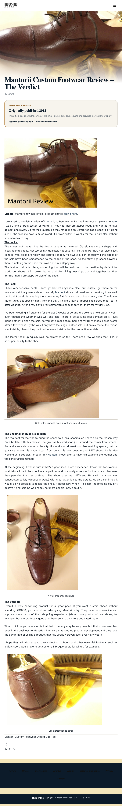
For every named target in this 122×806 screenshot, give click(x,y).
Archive (57, 771)
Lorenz (10, 94)
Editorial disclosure (90, 771)
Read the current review (21, 121)
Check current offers (46, 121)
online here (70, 213)
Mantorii (49, 221)
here (114, 221)
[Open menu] (114, 5)
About (70, 771)
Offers (25, 771)
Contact (61, 778)
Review (12, 771)
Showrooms (41, 771)
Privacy (109, 771)
